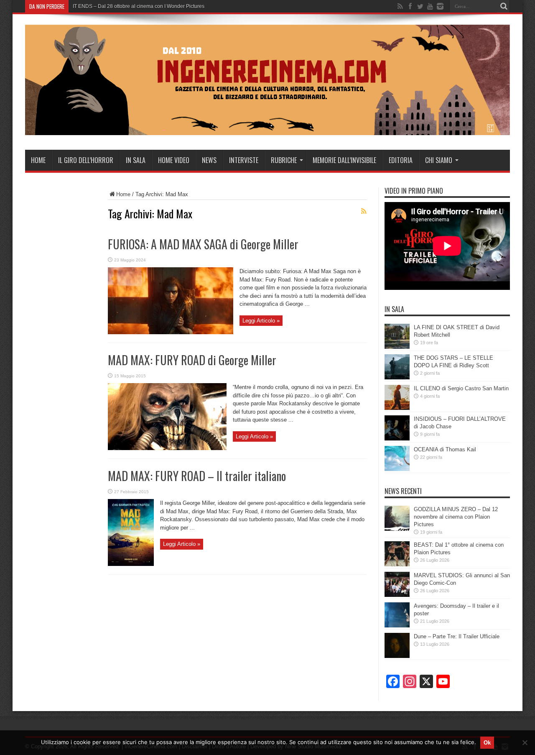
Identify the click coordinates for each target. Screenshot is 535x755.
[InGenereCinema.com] (267, 129)
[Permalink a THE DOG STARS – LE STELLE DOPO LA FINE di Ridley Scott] (397, 377)
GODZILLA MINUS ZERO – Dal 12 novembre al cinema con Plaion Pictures (456, 516)
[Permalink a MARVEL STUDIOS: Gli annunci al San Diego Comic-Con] (397, 595)
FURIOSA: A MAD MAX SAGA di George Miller (203, 244)
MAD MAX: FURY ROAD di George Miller (192, 360)
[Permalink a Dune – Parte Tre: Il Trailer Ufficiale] (397, 656)
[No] (524, 742)
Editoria (401, 160)
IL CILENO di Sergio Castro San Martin (461, 388)
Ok (487, 743)
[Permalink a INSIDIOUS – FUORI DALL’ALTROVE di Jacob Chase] (397, 438)
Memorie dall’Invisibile (344, 160)
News (209, 160)
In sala (135, 160)
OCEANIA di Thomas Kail (445, 449)
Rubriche (284, 160)
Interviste (243, 160)
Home (38, 160)
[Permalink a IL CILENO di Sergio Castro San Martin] (397, 408)
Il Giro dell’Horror (85, 160)
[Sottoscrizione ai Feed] (363, 211)
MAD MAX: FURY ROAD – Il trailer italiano (197, 475)
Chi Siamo (438, 160)
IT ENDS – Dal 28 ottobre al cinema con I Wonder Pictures (138, 6)
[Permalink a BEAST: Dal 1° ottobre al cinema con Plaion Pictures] (397, 564)
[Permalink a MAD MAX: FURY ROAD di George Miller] (167, 448)
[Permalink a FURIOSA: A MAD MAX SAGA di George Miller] (170, 332)
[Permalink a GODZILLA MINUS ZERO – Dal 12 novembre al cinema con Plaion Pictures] (397, 529)
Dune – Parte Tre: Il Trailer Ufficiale (456, 636)
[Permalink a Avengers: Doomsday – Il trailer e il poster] (397, 625)
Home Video (173, 160)
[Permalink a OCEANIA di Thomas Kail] (397, 469)
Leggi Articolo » (261, 320)
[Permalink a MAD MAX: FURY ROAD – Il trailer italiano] (131, 564)
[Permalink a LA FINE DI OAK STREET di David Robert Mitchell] (397, 347)
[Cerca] (503, 6)
